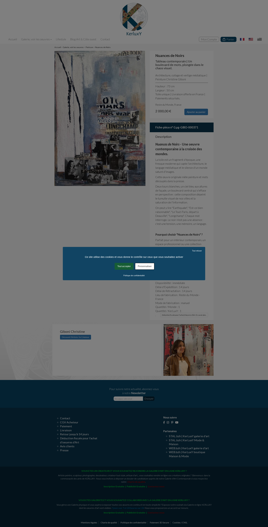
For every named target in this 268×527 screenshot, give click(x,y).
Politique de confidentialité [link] (134, 275)
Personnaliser (145, 266)
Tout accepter (124, 266)
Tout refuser (197, 251)
